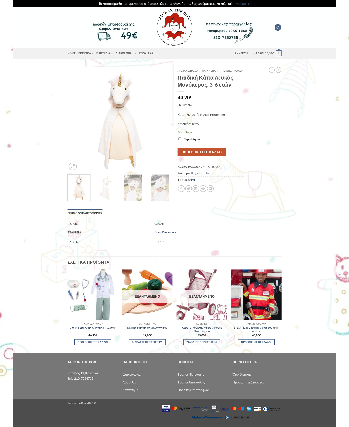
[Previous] (74, 119)
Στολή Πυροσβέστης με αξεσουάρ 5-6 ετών (256, 329)
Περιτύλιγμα (192, 139)
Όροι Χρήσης (242, 374)
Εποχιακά (146, 53)
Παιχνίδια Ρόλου (232, 70)
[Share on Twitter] (188, 188)
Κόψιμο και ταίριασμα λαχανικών (147, 327)
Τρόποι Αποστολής (191, 382)
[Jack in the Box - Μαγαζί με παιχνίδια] (174, 27)
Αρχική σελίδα (188, 70)
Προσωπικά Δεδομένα (248, 382)
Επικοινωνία (132, 374)
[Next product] (272, 70)
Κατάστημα (130, 390)
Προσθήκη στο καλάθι (202, 152)
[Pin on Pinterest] (203, 188)
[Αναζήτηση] (278, 27)
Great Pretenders (165, 232)
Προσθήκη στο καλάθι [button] (93, 342)
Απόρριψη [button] (243, 3)
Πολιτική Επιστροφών (193, 390)
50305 (191, 179)
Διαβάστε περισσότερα (147, 342)
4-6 (162, 242)
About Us (129, 382)
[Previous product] (278, 70)
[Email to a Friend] (195, 188)
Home (71, 53)
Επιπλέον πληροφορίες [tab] (84, 213)
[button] (241, 53)
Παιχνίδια (103, 53)
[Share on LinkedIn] (210, 188)
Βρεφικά (84, 53)
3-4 (157, 242)
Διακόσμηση (125, 53)
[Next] (164, 119)
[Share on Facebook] (181, 188)
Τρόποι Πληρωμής (191, 374)
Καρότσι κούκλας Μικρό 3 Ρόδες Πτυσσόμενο (202, 329)
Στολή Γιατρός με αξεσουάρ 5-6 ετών (93, 327)
